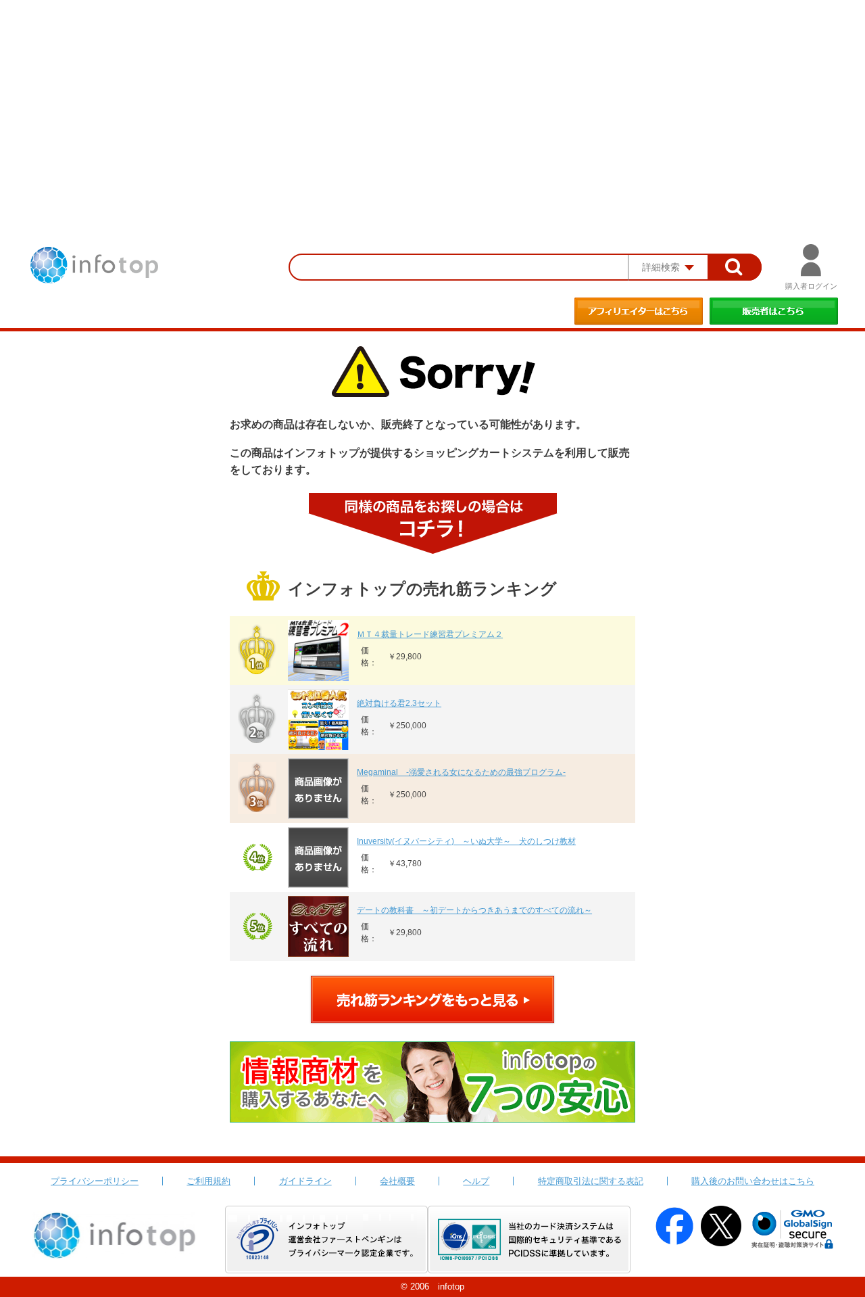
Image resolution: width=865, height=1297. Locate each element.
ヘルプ (476, 1181)
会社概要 (397, 1181)
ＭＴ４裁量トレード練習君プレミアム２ (430, 634)
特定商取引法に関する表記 (590, 1181)
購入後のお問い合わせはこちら (752, 1181)
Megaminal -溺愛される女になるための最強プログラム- (461, 772)
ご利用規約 (208, 1181)
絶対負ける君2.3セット (399, 703)
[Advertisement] (432, 101)
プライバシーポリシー (95, 1181)
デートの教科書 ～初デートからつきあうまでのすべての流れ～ (474, 910)
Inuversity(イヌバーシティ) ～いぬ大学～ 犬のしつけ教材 (466, 841)
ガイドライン (305, 1181)
